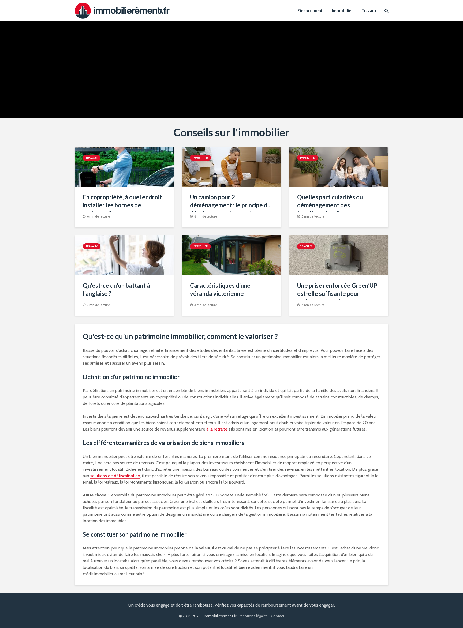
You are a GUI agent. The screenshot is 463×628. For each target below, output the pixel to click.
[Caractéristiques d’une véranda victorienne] (231, 254)
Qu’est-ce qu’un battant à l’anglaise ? (116, 289)
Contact (277, 616)
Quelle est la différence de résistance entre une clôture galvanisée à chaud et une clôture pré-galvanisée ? (124, 66)
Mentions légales (254, 616)
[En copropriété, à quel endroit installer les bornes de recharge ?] (124, 166)
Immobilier (342, 10)
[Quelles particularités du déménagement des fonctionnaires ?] (338, 166)
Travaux (369, 10)
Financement (310, 10)
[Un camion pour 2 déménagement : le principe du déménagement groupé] (231, 166)
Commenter (134, 99)
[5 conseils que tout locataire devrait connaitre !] (322, 69)
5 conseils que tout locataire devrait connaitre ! (322, 54)
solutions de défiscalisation (115, 475)
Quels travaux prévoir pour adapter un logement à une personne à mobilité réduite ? (223, 62)
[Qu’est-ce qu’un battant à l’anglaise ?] (124, 254)
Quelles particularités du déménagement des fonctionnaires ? (330, 205)
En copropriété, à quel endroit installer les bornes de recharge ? (122, 205)
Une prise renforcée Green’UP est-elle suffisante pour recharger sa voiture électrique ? (337, 297)
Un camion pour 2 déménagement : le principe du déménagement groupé (230, 205)
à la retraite (216, 429)
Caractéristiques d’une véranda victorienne (220, 289)
